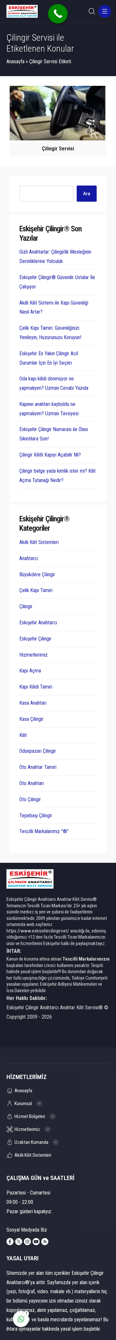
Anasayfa (15, 61)
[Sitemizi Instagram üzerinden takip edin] (27, 1241)
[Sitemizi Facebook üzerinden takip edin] (10, 1241)
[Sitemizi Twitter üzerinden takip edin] (18, 1241)
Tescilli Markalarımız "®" (44, 831)
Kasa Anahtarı (32, 703)
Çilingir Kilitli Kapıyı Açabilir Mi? (50, 455)
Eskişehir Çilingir (35, 639)
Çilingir (26, 606)
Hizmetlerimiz (33, 655)
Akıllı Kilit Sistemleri (39, 542)
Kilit (23, 735)
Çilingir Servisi (58, 148)
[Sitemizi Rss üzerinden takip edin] (44, 1241)
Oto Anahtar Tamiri (37, 767)
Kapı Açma (30, 671)
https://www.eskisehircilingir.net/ (37, 931)
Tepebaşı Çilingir (35, 815)
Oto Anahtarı (31, 783)
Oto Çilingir (30, 799)
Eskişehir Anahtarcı (38, 623)
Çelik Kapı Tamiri (36, 590)
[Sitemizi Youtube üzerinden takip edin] (36, 1241)
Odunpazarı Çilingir (37, 751)
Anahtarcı (28, 558)
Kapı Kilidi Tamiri (35, 687)
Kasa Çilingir (31, 719)
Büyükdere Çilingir (37, 574)
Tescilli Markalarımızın (86, 959)
